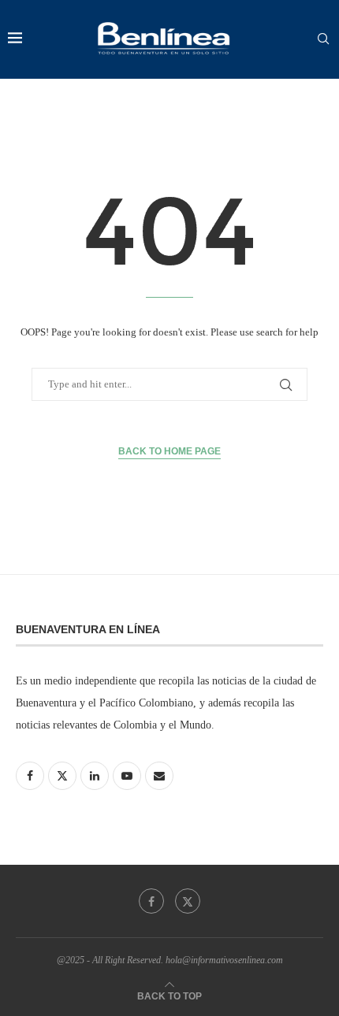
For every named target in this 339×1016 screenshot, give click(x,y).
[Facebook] (151, 901)
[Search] (323, 39)
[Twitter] (187, 901)
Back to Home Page (169, 451)
